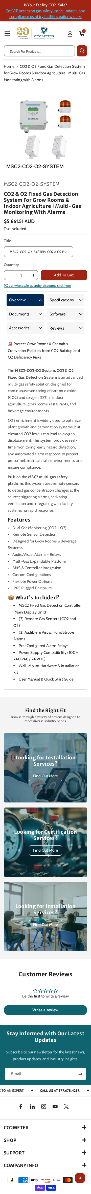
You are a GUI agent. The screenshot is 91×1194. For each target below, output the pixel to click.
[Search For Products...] (82, 50)
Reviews (57, 328)
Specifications (62, 300)
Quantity (11, 264)
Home (9, 66)
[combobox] (39, 51)
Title (7, 240)
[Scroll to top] (80, 1178)
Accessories (19, 328)
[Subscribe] (80, 1074)
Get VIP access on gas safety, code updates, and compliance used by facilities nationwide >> (45, 13)
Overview (17, 300)
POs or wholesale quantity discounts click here (37, 285)
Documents (19, 314)
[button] (7, 33)
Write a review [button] (45, 1010)
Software (57, 314)
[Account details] (70, 33)
